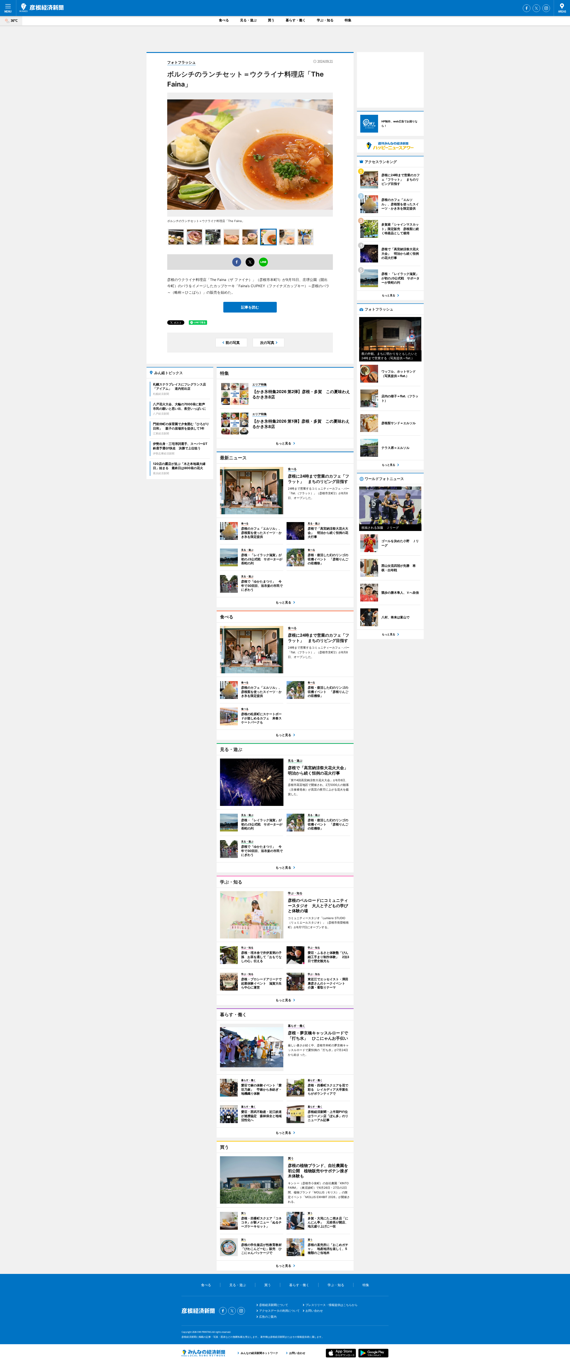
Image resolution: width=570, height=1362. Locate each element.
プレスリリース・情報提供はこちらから (331, 1305)
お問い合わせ (314, 1310)
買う (271, 20)
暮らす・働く (296, 20)
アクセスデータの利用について (279, 1310)
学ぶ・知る (325, 20)
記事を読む (250, 307)
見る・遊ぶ (248, 20)
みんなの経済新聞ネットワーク (203, 1353)
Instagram (546, 8)
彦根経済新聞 (41, 7)
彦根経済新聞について (273, 1305)
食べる (224, 20)
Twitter (536, 8)
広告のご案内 (268, 1316)
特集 (348, 20)
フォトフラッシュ (181, 62)
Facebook (526, 8)
